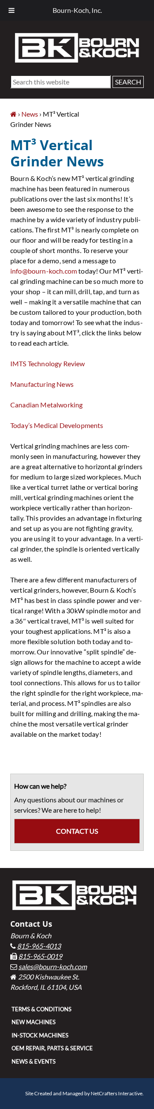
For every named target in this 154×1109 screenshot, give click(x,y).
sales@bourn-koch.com (52, 966)
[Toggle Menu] (11, 10)
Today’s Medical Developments (56, 425)
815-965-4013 (39, 946)
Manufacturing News (42, 384)
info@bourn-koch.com (43, 271)
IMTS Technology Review (47, 363)
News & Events (34, 1061)
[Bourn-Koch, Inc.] (13, 114)
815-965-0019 (40, 956)
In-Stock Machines (40, 1035)
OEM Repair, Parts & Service (52, 1048)
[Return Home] (77, 47)
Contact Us (77, 831)
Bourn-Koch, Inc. (77, 10)
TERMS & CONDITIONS (41, 1009)
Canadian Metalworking (46, 405)
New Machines (34, 1022)
